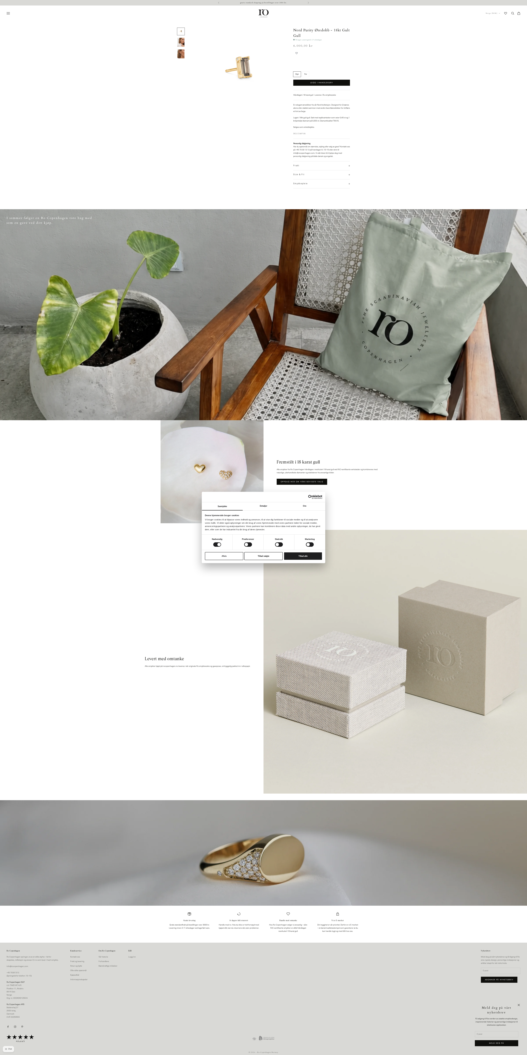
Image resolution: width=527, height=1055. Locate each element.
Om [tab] (304, 506)
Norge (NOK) (491, 13)
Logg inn (132, 957)
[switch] (248, 544)
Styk (297, 74)
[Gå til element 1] (181, 31)
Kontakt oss (75, 957)
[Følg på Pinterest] (22, 1026)
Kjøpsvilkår (74, 975)
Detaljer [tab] (263, 506)
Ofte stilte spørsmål (78, 971)
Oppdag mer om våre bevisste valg (302, 481)
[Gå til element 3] (181, 54)
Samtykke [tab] (222, 506)
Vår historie (103, 957)
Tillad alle (303, 556)
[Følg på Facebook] (8, 1026)
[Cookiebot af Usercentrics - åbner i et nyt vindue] (310, 497)
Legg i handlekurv (321, 82)
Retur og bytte (76, 966)
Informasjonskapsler (79, 980)
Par (305, 74)
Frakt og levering (77, 961)
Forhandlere (104, 961)
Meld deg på (496, 1043)
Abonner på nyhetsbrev (499, 979)
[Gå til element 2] (181, 42)
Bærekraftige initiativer (108, 966)
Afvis (224, 556)
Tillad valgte (263, 556)
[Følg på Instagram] (15, 1026)
